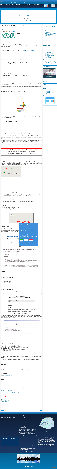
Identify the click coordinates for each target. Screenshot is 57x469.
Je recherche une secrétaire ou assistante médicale (28, 15)
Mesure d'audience (29, 242)
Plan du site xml (3, 420)
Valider (53, 26)
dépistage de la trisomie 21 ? (28, 50)
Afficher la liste (45, 81)
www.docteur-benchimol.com (4, 419)
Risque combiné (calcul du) (5, 400)
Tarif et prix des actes (5, 2)
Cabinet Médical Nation (14, 2)
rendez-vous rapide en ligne (32, 448)
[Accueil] (1, 1)
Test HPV (16, 433)
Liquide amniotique (4, 401)
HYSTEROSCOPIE (18, 4)
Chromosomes (4, 402)
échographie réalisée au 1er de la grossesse (18, 55)
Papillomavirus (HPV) (34, 435)
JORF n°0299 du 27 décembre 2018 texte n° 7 (6, 390)
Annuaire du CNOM (3, 434)
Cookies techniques (23, 242)
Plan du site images (7, 420)
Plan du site (28, 2)
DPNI (2, 356)
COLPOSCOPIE (14, 4)
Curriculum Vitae (20, 2)
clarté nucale (7, 55)
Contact (32, 2)
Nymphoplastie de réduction (10, 433)
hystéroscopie (25, 435)
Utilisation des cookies (47, 91)
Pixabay (12, 375)
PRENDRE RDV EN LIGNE (37, 4)
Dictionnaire (23, 2)
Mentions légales (47, 90)
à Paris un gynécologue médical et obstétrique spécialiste (29, 417)
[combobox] (47, 26)
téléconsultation (26, 449)
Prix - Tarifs (7, 434)
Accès (1, 2)
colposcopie (20, 435)
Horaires (10, 2)
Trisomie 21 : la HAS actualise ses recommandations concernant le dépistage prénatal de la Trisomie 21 (13, 388)
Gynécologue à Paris (3, 433)
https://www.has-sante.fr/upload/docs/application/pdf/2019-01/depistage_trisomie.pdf (11, 392)
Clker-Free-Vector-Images (6, 375)
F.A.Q (26, 2)
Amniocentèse (3, 403)
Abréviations (3, 399)
